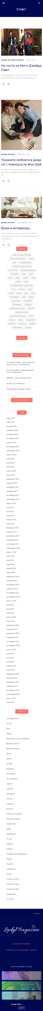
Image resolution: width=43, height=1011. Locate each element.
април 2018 (11, 471)
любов (10, 293)
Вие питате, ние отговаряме (18, 738)
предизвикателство (17, 308)
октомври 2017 (13, 495)
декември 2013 (13, 682)
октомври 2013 (13, 690)
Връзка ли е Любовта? (16, 383)
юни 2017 (10, 511)
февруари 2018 (13, 479)
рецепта (31, 308)
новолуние (16, 301)
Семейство (11, 869)
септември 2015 (13, 597)
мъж (24, 297)
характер (11, 324)
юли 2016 (10, 556)
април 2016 (11, 568)
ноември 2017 (12, 491)
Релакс (9, 859)
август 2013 (11, 698)
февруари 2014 (13, 674)
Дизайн (4, 60)
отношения (27, 301)
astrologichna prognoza (22, 255)
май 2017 (10, 516)
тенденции (30, 320)
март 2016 (11, 572)
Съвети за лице (13, 884)
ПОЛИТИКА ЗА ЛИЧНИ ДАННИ (17, 950)
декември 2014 (13, 633)
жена (10, 278)
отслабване (17, 305)
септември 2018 (13, 451)
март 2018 (11, 475)
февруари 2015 (13, 625)
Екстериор (12, 60)
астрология (13, 270)
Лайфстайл (11, 824)
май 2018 (10, 467)
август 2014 (11, 650)
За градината (12, 779)
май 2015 (10, 613)
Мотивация (11, 834)
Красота (10, 809)
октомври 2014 (13, 641)
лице (30, 289)
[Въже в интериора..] (21, 207)
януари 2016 (12, 580)
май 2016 (10, 564)
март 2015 (11, 621)
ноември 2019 (12, 434)
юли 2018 (10, 459)
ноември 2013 (12, 686)
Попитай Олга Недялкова (17, 854)
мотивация (14, 297)
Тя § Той (10, 899)
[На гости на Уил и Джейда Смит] (21, 42)
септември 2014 (13, 645)
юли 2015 (10, 605)
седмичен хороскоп (17, 316)
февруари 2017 (13, 528)
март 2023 (11, 418)
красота (22, 289)
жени (18, 278)
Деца (9, 754)
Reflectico (37, 913)
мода (33, 293)
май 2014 (10, 662)
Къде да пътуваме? (14, 814)
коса (13, 289)
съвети (12, 320)
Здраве (10, 784)
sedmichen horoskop (17, 259)
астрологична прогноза (22, 266)
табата (20, 320)
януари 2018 (12, 483)
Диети (9, 759)
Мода (9, 829)
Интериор (20, 60)
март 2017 (11, 524)
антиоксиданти (25, 262)
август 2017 (11, 503)
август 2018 (11, 455)
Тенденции (11, 894)
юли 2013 (10, 702)
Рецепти (10, 864)
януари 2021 (12, 426)
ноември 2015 (12, 589)
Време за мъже (13, 744)
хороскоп (22, 324)
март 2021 (11, 422)
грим (24, 274)
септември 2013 (13, 694)
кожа (26, 282)
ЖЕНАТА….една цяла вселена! (19, 378)
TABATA (31, 259)
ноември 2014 (12, 637)
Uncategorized (12, 718)
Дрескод (10, 769)
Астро (9, 723)
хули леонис (17, 327)
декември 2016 (13, 536)
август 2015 (11, 601)
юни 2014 (10, 658)
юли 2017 (10, 507)
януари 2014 (12, 678)
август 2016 (11, 552)
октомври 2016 (13, 544)
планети (28, 305)
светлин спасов (22, 312)
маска (19, 293)
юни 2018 (10, 463)
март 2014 (11, 670)
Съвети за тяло (13, 889)
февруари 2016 (13, 576)
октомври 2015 (13, 593)
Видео (9, 733)
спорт (31, 316)
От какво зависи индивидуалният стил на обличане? (20, 371)
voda (14, 262)
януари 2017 (12, 532)
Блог (8, 728)
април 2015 (11, 617)
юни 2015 (10, 609)
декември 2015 (13, 585)
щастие (28, 327)
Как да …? (11, 799)
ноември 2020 (12, 430)
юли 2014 (10, 654)
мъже (31, 297)
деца (31, 274)
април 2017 (11, 520)
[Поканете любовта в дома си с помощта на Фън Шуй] (21, 125)
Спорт (9, 874)
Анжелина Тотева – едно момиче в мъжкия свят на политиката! (21, 363)
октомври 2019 (13, 438)
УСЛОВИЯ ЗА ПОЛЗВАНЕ (21, 944)
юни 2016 (10, 560)
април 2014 (11, 666)
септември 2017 (13, 499)
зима (33, 278)
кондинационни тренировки (21, 285)
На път (9, 839)
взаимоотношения (28, 270)
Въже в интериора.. (16, 228)
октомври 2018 (13, 446)
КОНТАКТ (33, 950)
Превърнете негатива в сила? (19, 389)
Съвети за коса (13, 879)
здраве (25, 278)
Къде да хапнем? (14, 819)
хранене (32, 324)
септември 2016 (13, 548)
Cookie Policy (16, 1004)
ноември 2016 (12, 540)
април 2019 (11, 442)
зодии (18, 282)
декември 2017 (13, 487)
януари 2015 (12, 629)
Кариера (10, 804)
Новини (10, 844)
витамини (14, 274)
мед (26, 293)
